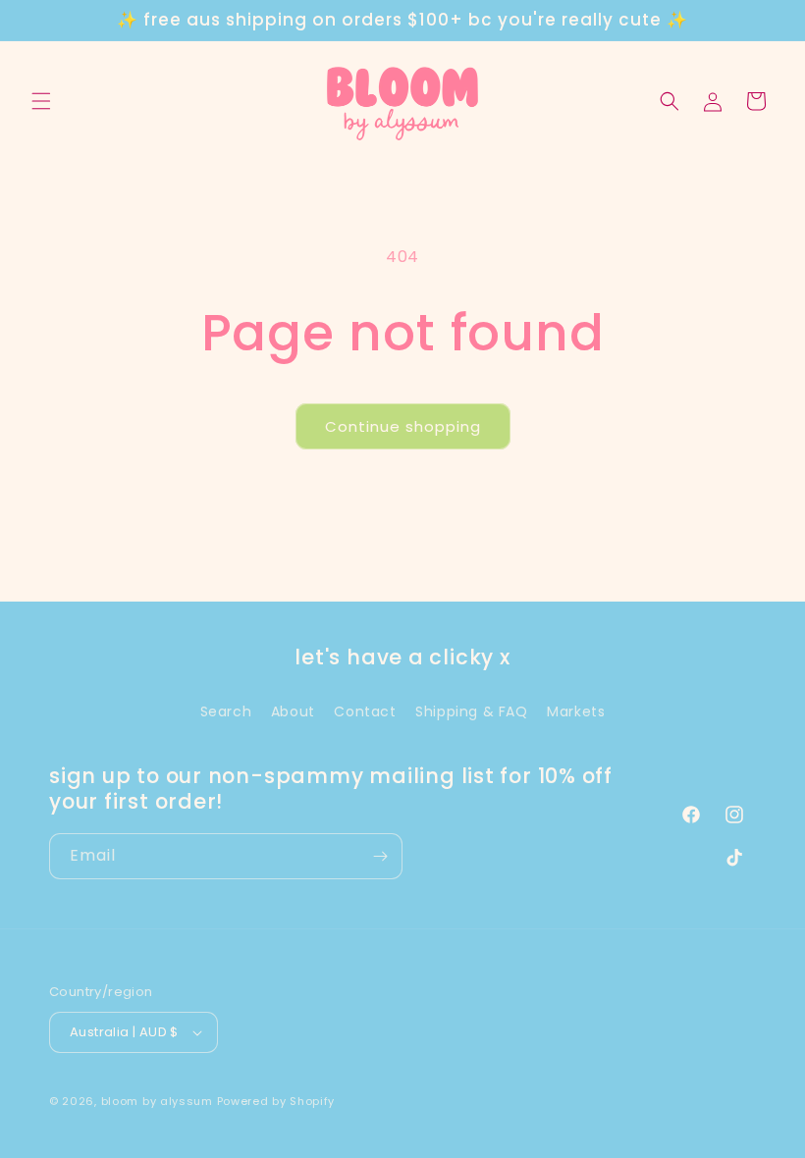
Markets (576, 711)
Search (226, 711)
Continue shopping (403, 426)
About (293, 711)
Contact (365, 711)
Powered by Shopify (276, 1101)
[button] (41, 101)
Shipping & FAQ (471, 711)
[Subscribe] (380, 856)
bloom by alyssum (157, 1101)
